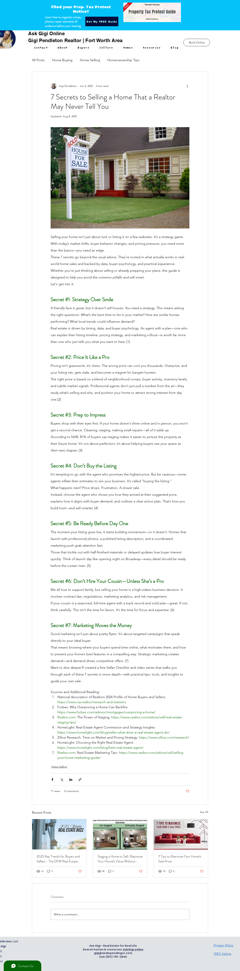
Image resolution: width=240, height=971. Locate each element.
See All (204, 812)
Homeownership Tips (123, 60)
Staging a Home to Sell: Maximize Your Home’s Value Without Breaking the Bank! (120, 859)
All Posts (38, 60)
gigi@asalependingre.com (113, 953)
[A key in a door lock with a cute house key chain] (59, 834)
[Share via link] (80, 779)
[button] (83, 47)
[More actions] (187, 86)
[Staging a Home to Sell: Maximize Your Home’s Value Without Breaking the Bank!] (120, 834)
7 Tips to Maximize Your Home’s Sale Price (179, 859)
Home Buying (62, 60)
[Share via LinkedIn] (71, 779)
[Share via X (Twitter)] (61, 779)
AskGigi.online (133, 949)
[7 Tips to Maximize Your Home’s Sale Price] (181, 834)
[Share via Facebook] (52, 779)
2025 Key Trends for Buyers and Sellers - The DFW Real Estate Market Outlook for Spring (58, 859)
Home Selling (90, 60)
